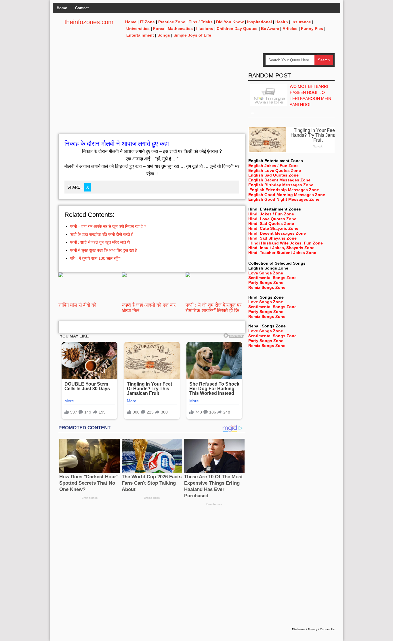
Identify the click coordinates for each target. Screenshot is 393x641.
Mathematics (180, 28)
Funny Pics (312, 28)
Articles (290, 28)
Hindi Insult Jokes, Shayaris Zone (281, 247)
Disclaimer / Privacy (304, 629)
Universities (138, 28)
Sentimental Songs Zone (272, 277)
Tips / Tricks (201, 22)
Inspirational (259, 22)
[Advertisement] (151, 93)
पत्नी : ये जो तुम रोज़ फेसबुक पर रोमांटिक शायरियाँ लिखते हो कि (213, 307)
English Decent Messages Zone (279, 180)
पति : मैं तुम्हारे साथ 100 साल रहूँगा (95, 258)
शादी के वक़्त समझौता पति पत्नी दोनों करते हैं (101, 234)
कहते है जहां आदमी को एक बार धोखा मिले (148, 307)
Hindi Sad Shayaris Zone (272, 238)
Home (62, 8)
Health (281, 22)
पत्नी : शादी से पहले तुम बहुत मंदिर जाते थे (100, 242)
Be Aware (270, 28)
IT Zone (147, 22)
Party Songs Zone (265, 282)
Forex (158, 28)
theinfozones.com (88, 22)
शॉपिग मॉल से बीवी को (77, 305)
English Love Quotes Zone (274, 170)
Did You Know (230, 22)
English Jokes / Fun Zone (273, 165)
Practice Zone (171, 22)
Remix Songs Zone (266, 287)
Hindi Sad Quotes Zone (271, 223)
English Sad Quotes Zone (273, 175)
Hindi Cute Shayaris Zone (273, 228)
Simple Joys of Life (192, 35)
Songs (163, 35)
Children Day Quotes (237, 28)
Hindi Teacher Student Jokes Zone (282, 252)
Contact (82, 8)
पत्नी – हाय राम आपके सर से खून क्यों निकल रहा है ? (108, 226)
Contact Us (327, 629)
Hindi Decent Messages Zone (277, 233)
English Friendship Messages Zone (284, 189)
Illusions (204, 28)
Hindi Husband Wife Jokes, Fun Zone (286, 243)
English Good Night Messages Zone (283, 199)
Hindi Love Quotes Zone (272, 219)
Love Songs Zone (265, 273)
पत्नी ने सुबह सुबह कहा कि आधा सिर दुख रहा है (103, 250)
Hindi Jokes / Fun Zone (271, 214)
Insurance (301, 22)
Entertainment (140, 35)
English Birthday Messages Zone (280, 185)
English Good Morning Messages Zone (286, 194)
